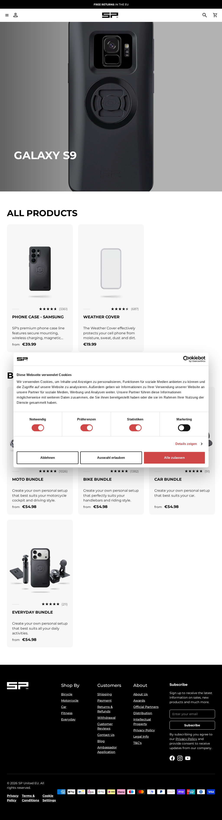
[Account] (15, 15)
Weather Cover (101, 317)
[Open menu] (7, 15)
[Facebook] (172, 758)
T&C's (137, 743)
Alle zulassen (174, 457)
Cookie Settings (49, 798)
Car (63, 707)
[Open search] (204, 15)
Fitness (66, 713)
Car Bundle (168, 479)
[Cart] (215, 15)
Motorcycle (69, 700)
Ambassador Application (107, 749)
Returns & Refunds (105, 709)
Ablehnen (47, 457)
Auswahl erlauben (111, 457)
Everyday (68, 719)
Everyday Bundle (32, 612)
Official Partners (145, 707)
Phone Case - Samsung (38, 317)
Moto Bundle (27, 479)
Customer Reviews (105, 726)
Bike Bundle (97, 479)
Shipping (104, 694)
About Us (140, 694)
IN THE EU (111, 4)
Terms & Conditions (30, 798)
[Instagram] (180, 758)
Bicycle (66, 694)
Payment (104, 700)
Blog (101, 741)
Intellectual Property (142, 721)
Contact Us (105, 735)
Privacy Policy (144, 730)
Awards (139, 700)
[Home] (110, 15)
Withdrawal (106, 718)
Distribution (142, 713)
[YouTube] (187, 758)
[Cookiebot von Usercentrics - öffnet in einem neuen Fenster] (186, 359)
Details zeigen (186, 444)
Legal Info (141, 736)
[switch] (86, 427)
